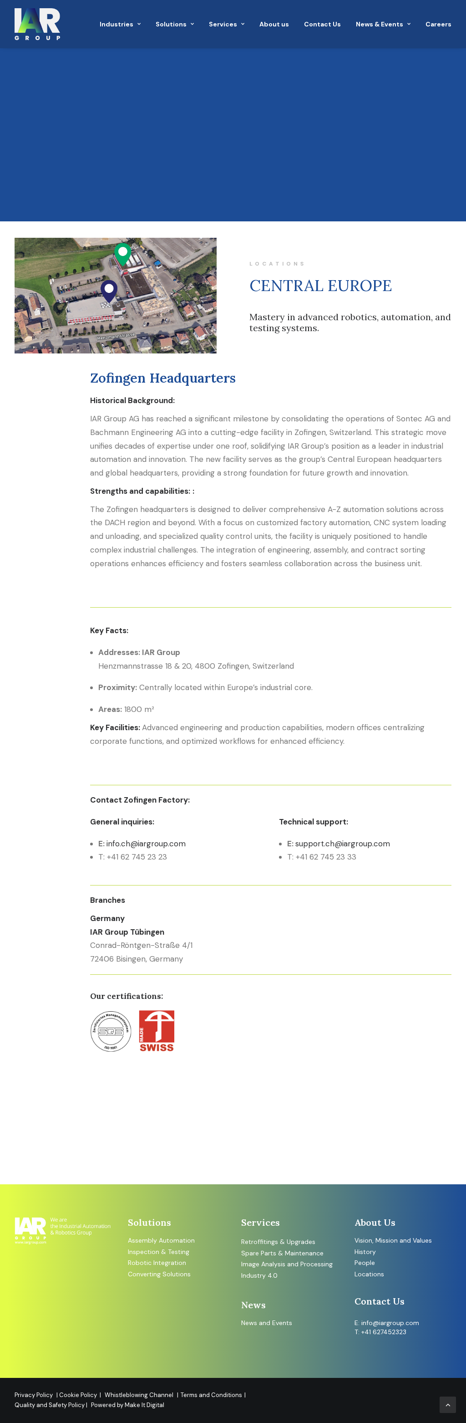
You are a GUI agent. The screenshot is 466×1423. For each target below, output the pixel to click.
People (365, 1263)
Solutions (171, 24)
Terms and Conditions (211, 1395)
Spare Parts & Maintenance (282, 1253)
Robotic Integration (157, 1263)
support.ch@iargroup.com (342, 844)
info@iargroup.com (390, 1323)
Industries (116, 24)
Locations (369, 1274)
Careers (438, 24)
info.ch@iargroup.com (146, 844)
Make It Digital (144, 1405)
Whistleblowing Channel (139, 1395)
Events (282, 1323)
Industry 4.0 (259, 1275)
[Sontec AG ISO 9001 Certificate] (180, 1031)
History (365, 1252)
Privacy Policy (34, 1395)
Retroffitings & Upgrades (278, 1242)
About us (274, 24)
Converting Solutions (159, 1274)
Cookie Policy (79, 1395)
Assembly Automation (161, 1240)
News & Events (379, 24)
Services (223, 24)
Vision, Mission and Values (393, 1240)
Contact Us (322, 24)
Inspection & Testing (158, 1252)
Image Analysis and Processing (287, 1264)
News (249, 1323)
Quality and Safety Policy (50, 1405)
